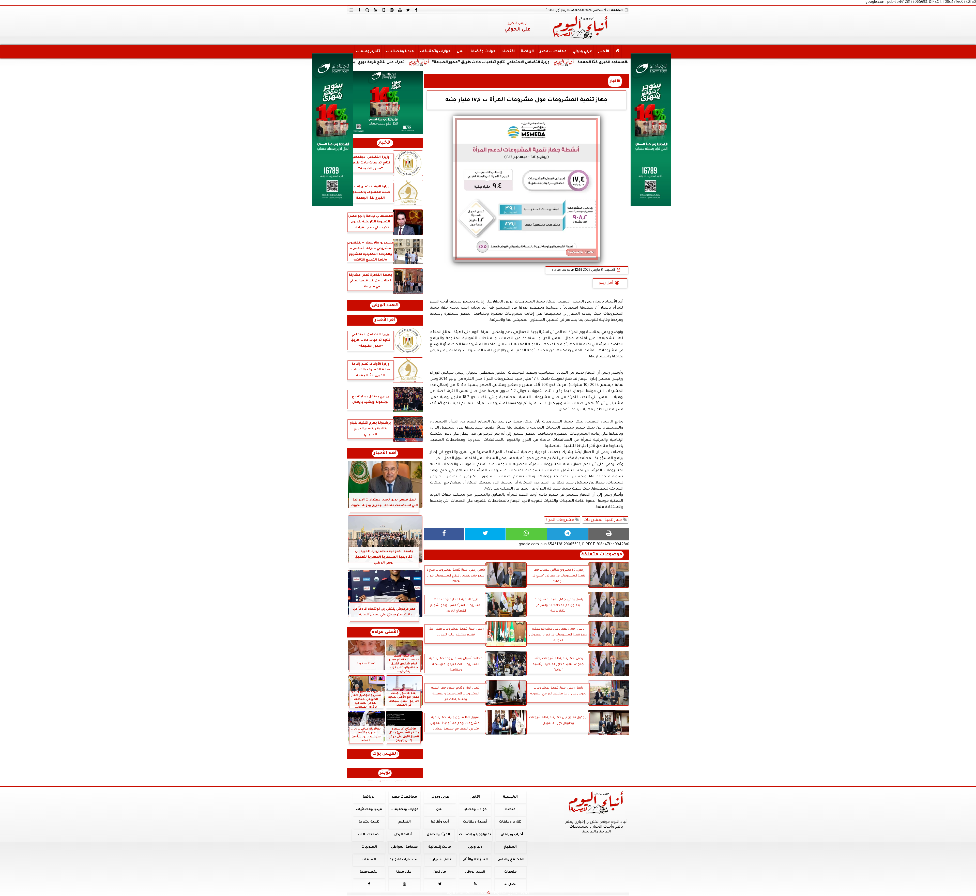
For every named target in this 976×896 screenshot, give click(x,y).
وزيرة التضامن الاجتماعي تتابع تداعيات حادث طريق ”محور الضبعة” (572, 62)
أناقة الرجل (403, 835)
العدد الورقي (385, 305)
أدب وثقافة (440, 822)
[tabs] (351, 10)
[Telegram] (567, 534)
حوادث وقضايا (482, 52)
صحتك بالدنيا (368, 835)
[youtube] (400, 10)
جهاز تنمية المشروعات (603, 520)
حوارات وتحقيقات (435, 52)
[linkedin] (392, 10)
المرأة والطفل (438, 835)
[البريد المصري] (385, 102)
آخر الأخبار (384, 320)
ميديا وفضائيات (400, 52)
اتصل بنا (510, 884)
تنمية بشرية (369, 822)
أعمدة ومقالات (475, 822)
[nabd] (384, 10)
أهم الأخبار (385, 453)
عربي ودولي (582, 52)
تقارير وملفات (368, 52)
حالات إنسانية (439, 847)
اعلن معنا (404, 872)
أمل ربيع (606, 283)
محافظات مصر (553, 52)
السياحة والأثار (475, 859)
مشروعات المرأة (560, 520)
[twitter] (408, 10)
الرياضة (527, 52)
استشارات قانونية (404, 859)
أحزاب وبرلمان (511, 835)
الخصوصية (369, 872)
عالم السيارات (440, 859)
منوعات (510, 872)
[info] (359, 10)
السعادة (368, 859)
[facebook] (416, 10)
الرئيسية (510, 797)
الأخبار (603, 52)
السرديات (369, 847)
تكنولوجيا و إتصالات (475, 835)
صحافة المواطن (404, 847)
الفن (460, 52)
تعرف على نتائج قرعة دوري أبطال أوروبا (452, 62)
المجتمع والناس (510, 859)
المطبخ (510, 847)
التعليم (404, 822)
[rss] (376, 10)
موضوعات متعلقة (601, 554)
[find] (367, 10)
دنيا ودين (475, 847)
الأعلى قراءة (385, 632)
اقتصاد (507, 52)
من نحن (439, 872)
